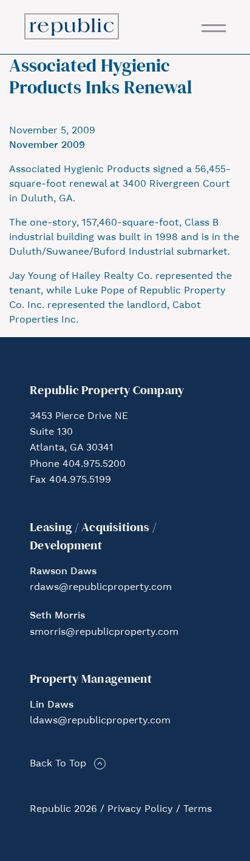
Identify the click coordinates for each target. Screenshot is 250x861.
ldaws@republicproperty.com (100, 721)
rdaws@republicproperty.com (101, 587)
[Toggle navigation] (213, 28)
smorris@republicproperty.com (104, 632)
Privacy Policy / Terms (159, 809)
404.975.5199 (80, 480)
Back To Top (58, 764)
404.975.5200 (94, 464)
